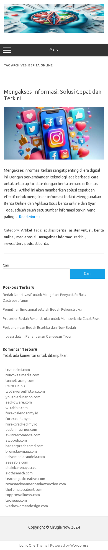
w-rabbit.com (17, 407)
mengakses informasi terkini (61, 237)
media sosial (26, 237)
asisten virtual (80, 230)
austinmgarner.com (21, 429)
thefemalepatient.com (24, 489)
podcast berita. (36, 243)
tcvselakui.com (18, 369)
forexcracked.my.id (21, 424)
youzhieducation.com (23, 397)
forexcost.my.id (19, 418)
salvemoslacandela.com (25, 456)
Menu (54, 49)
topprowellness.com (23, 494)
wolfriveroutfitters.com (25, 391)
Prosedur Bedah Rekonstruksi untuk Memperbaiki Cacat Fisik (51, 318)
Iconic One (27, 545)
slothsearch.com (19, 473)
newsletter (13, 243)
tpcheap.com (16, 500)
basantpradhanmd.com (24, 446)
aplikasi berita (54, 230)
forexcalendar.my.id (22, 413)
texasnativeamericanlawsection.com (36, 484)
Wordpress (79, 545)
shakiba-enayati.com (23, 467)
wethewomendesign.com (27, 506)
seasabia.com (17, 462)
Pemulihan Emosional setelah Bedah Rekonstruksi (42, 309)
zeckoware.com (19, 402)
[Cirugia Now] (54, 32)
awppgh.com (16, 440)
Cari (6, 265)
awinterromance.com (23, 435)
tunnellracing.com (20, 380)
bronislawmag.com (21, 451)
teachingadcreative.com (25, 478)
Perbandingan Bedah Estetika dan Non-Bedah (39, 327)
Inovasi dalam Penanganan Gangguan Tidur (37, 336)
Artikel (26, 230)
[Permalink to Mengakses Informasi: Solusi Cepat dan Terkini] (54, 158)
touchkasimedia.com (22, 375)
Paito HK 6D (15, 386)
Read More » (29, 217)
